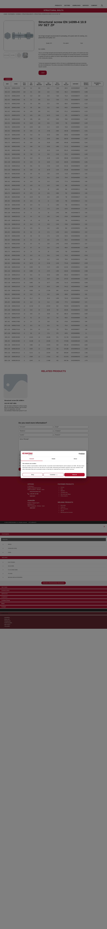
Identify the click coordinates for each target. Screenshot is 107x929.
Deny (32, 474)
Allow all (74, 474)
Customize (52, 474)
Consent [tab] (31, 458)
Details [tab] (53, 458)
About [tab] (75, 458)
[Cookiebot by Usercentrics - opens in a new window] (78, 454)
